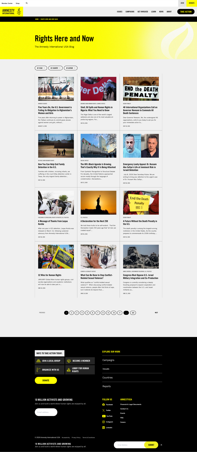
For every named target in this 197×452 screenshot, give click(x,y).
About (169, 11)
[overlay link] (56, 102)
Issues (119, 11)
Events (122, 413)
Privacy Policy (76, 437)
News (161, 11)
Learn (153, 11)
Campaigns (130, 11)
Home (37, 19)
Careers (123, 422)
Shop (18, 3)
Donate (193, 3)
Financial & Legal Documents (130, 404)
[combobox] (41, 68)
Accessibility (66, 437)
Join (182, 3)
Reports (107, 386)
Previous (42, 313)
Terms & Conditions (88, 437)
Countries (108, 377)
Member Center (8, 3)
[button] (26, 3)
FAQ (121, 418)
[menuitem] (7, 3)
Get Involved (143, 11)
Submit (52, 412)
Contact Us (124, 409)
